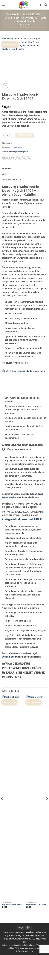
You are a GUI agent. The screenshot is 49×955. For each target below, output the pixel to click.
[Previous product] (27, 26)
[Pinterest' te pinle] (24, 158)
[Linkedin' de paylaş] (29, 158)
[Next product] (22, 26)
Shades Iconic (26, 20)
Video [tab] (4, 174)
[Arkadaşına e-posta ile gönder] (19, 158)
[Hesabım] (40, 5)
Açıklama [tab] (6, 168)
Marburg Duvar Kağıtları (18, 152)
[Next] (46, 804)
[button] (3, 4)
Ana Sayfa (12, 14)
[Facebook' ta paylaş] (9, 158)
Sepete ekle (25, 135)
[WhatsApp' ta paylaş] (4, 158)
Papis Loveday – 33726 (12, 904)
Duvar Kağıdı (31, 14)
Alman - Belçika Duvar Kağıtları (24, 17)
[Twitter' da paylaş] (14, 158)
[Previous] (2, 804)
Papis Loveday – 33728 (36, 904)
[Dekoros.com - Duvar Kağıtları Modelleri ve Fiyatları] (23, 5)
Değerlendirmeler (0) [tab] (12, 179)
